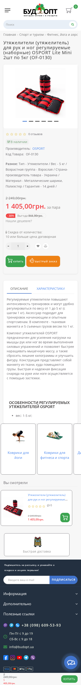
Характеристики (51, 288)
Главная (9, 34)
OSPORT (38, 148)
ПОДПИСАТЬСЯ (63, 580)
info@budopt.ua (21, 647)
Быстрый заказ (45, 261)
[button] (24, 121)
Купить (69, 679)
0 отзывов (34, 134)
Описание (19, 288)
